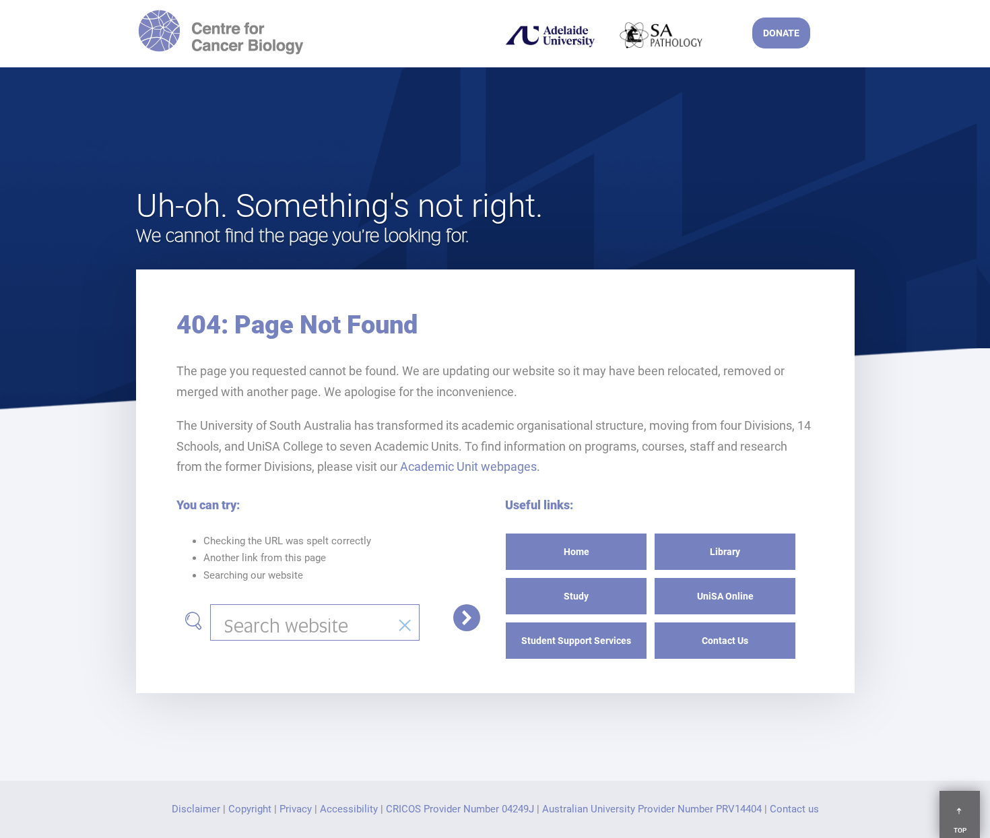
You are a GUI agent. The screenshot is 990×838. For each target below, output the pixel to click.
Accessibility (349, 809)
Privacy (295, 809)
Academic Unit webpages (468, 466)
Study (576, 596)
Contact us (794, 809)
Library (725, 551)
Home (576, 551)
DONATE (781, 33)
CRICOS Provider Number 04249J (460, 809)
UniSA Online (725, 596)
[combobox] (315, 622)
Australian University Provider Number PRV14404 (652, 809)
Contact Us (725, 640)
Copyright (249, 809)
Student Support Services (576, 640)
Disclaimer (196, 809)
